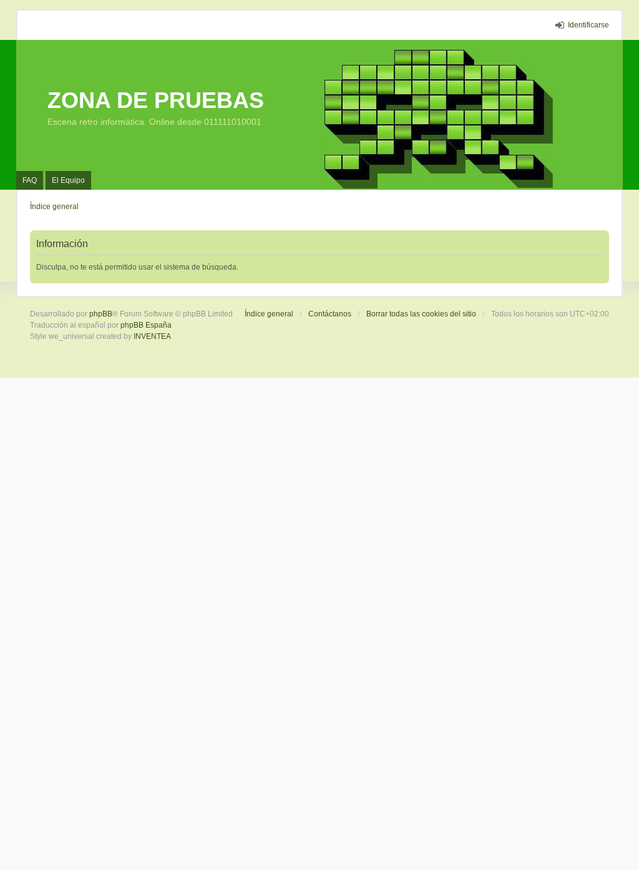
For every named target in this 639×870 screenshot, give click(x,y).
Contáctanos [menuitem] (329, 314)
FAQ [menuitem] (29, 180)
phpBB (100, 314)
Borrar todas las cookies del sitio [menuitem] (421, 314)
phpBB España (146, 325)
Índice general (269, 314)
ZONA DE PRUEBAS (155, 100)
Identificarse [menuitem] (588, 25)
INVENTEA (152, 336)
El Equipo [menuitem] (68, 180)
